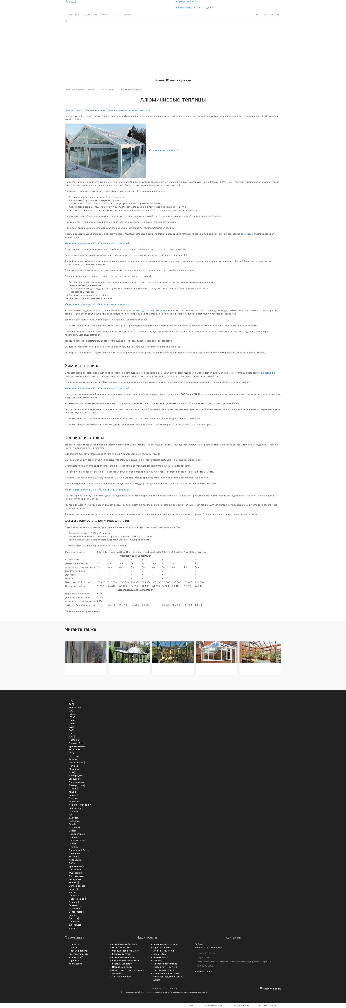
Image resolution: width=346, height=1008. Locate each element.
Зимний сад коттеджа (123, 667)
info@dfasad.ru (183, 7)
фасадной (269, 372)
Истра (72, 928)
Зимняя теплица (73, 110)
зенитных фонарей (159, 310)
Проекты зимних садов (167, 667)
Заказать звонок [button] (203, 971)
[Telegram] (257, 14)
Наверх (192, 1005)
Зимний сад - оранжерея (255, 667)
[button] (72, 14)
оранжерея (247, 233)
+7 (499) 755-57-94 (186, 1)
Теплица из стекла (95, 110)
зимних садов (138, 310)
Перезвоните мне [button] (214, 1005)
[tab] (158, 76)
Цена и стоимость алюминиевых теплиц (129, 110)
